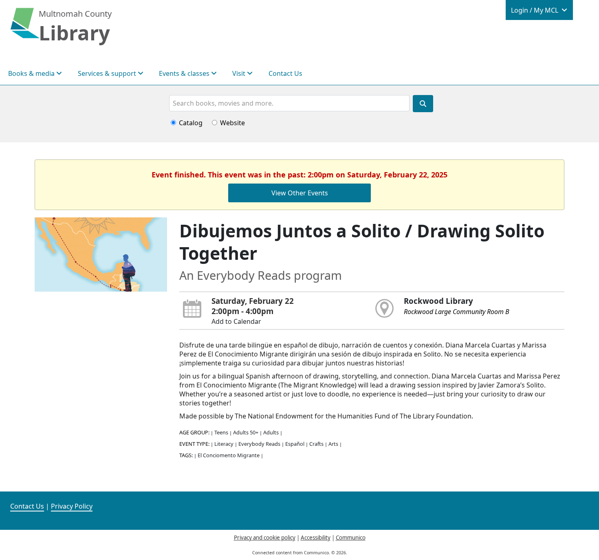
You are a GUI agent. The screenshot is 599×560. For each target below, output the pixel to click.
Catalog (191, 122)
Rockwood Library (438, 301)
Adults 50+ (245, 432)
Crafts (316, 443)
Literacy (223, 443)
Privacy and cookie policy (264, 537)
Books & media (32, 73)
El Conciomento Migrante (229, 455)
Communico (351, 537)
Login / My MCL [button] (535, 10)
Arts (333, 443)
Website (232, 122)
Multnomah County (75, 13)
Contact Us (285, 73)
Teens (221, 432)
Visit (239, 73)
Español (294, 443)
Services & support (108, 73)
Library (74, 32)
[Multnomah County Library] (25, 27)
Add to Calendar (236, 321)
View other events (299, 192)
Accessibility (315, 537)
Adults (271, 432)
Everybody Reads (259, 443)
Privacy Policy (71, 506)
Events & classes (185, 73)
